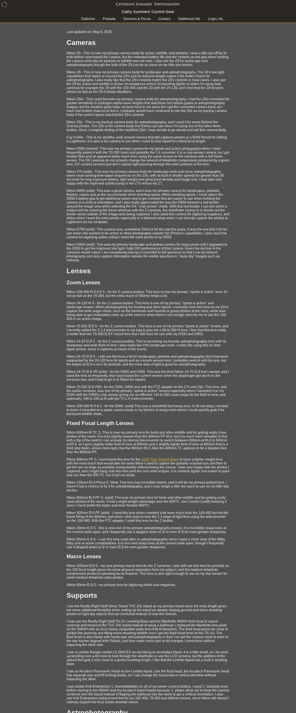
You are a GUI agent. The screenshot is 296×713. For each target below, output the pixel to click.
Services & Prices (137, 19)
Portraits (109, 19)
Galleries (88, 19)
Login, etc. (216, 19)
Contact (164, 19)
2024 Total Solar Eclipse (160, 459)
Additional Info (189, 19)
